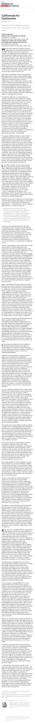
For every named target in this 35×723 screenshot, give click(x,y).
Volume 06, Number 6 (11, 700)
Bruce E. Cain (6, 21)
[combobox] (18, 10)
